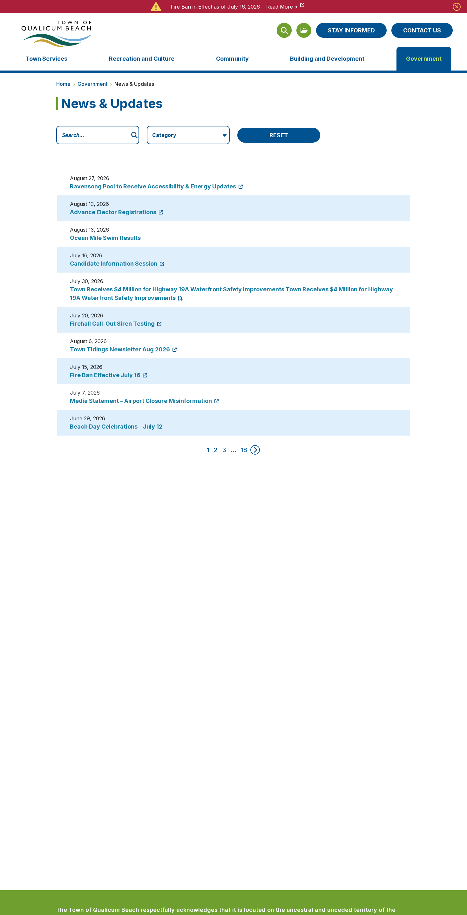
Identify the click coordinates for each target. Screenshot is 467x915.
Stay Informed (351, 30)
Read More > (282, 6)
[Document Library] (303, 30)
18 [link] (244, 450)
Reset (278, 135)
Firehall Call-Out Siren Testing (113, 323)
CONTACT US (422, 30)
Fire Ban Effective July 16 (106, 375)
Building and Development (327, 58)
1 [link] (208, 450)
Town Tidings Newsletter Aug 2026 (120, 349)
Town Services (46, 58)
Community (232, 58)
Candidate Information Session (114, 263)
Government (424, 58)
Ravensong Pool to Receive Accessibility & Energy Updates (153, 186)
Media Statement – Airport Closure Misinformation (141, 400)
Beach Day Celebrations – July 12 (116, 426)
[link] (255, 450)
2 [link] (216, 450)
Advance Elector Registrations (114, 212)
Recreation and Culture (141, 58)
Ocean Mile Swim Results (105, 237)
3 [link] (224, 450)
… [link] (233, 450)
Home (63, 84)
